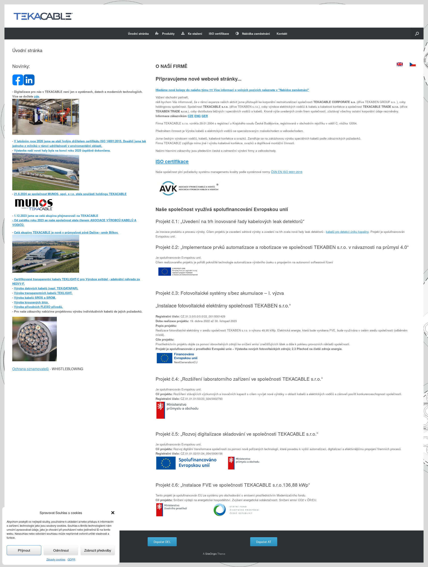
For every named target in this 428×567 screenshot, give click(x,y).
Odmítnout (61, 550)
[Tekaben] (43, 16)
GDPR (71, 559)
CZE (190, 116)
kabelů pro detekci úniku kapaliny (347, 232)
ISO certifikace (219, 33)
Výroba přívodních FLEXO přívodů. (38, 307)
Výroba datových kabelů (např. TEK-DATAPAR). (46, 288)
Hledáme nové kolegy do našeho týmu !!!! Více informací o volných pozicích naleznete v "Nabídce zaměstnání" (232, 90)
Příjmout (24, 550)
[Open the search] (417, 33)
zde (36, 96)
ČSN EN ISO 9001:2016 (286, 172)
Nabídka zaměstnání (256, 33)
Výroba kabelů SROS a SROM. (35, 297)
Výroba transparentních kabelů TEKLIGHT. (43, 293)
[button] (113, 512)
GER (205, 116)
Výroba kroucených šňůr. (31, 302)
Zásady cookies (55, 559)
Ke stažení (195, 33)
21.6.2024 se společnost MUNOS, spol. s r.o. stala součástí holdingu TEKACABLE (70, 194)
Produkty (168, 33)
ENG (197, 116)
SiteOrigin (211, 553)
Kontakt (282, 33)
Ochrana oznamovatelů (30, 368)
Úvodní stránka (138, 33)
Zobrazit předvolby (97, 550)
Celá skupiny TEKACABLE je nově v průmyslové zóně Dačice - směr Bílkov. (66, 232)
